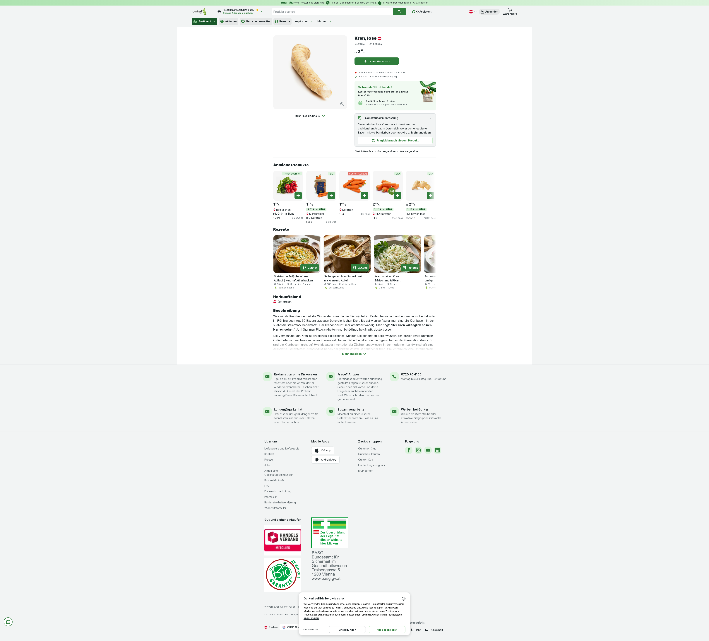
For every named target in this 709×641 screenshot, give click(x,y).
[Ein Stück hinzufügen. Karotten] (364, 195)
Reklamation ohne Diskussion (295, 374)
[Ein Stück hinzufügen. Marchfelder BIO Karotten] (331, 195)
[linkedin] (437, 450)
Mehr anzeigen (421, 132)
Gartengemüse (386, 151)
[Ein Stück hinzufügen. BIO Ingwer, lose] (430, 195)
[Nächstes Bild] (428, 185)
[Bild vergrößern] (342, 104)
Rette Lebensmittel (258, 21)
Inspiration (301, 21)
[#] (329, 532)
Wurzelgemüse (409, 151)
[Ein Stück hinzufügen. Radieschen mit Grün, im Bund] (298, 195)
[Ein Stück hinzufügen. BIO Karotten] (397, 195)
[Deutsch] (472, 11)
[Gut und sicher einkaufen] (282, 575)
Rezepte (284, 21)
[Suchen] (399, 11)
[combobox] (332, 11)
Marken (322, 21)
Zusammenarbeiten (352, 409)
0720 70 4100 (411, 374)
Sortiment (205, 21)
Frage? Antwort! (350, 374)
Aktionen (231, 21)
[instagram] (418, 450)
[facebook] (408, 450)
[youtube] (428, 450)
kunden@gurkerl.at (288, 409)
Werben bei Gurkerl (415, 409)
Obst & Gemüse (363, 151)
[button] (489, 12)
